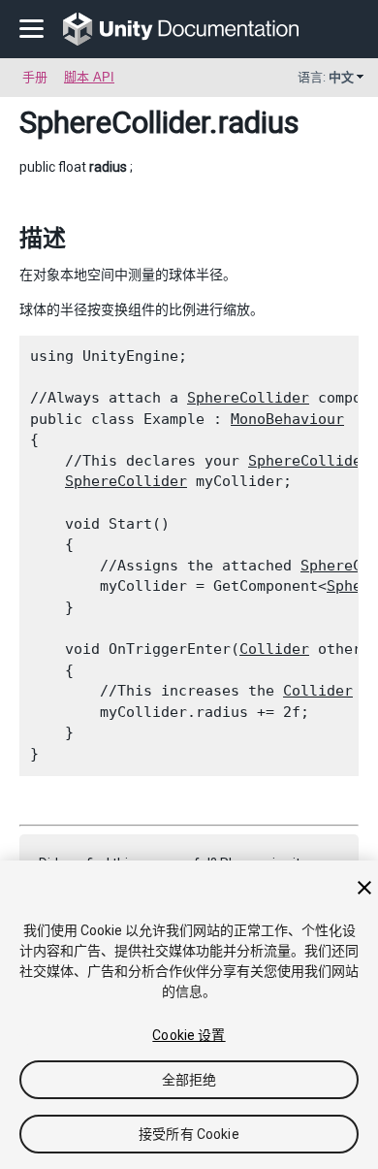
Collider (274, 649)
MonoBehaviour (287, 419)
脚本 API (89, 77)
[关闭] (364, 887)
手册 (34, 77)
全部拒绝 (189, 1080)
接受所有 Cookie (189, 1134)
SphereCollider (114, 122)
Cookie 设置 (188, 1035)
